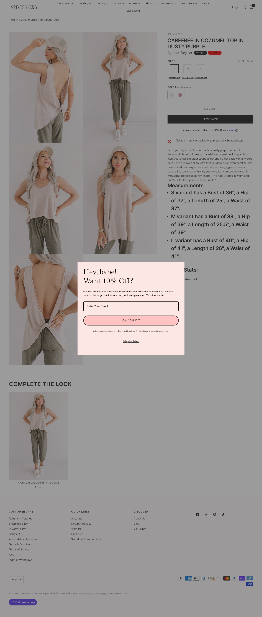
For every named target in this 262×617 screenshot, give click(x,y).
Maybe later (131, 341)
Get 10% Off (131, 320)
